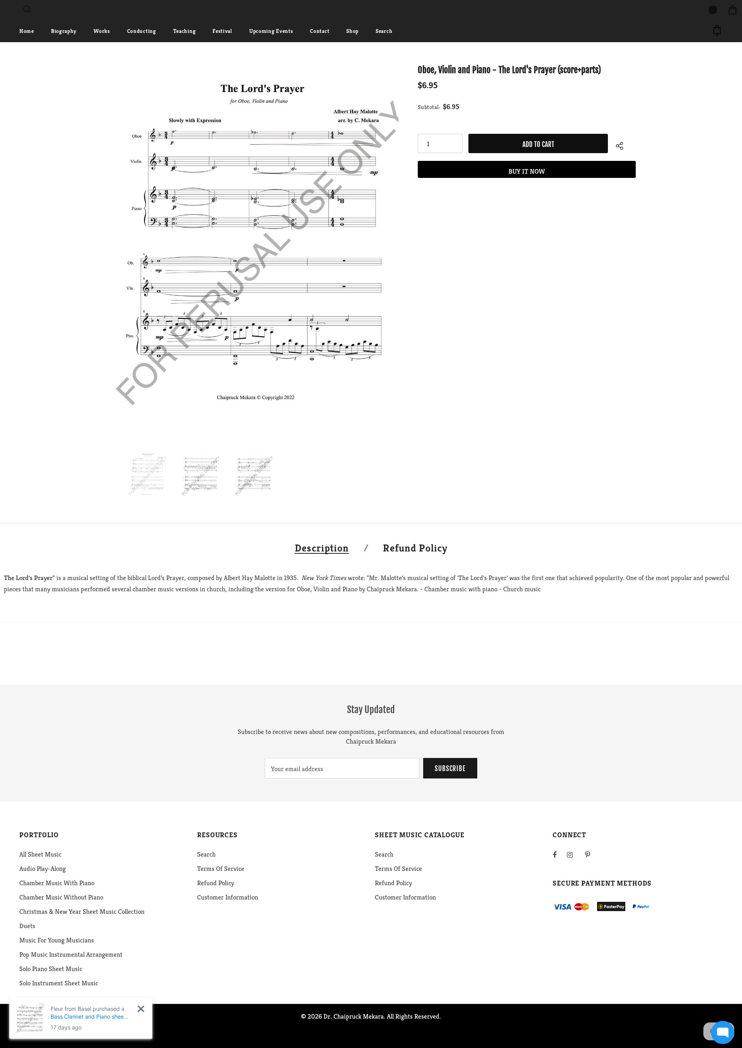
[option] (252, 250)
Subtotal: (429, 107)
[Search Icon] (27, 10)
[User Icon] (713, 10)
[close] (141, 1009)
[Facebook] (560, 855)
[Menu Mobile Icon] (4, 9)
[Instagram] (574, 855)
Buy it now (527, 171)
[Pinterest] (592, 855)
